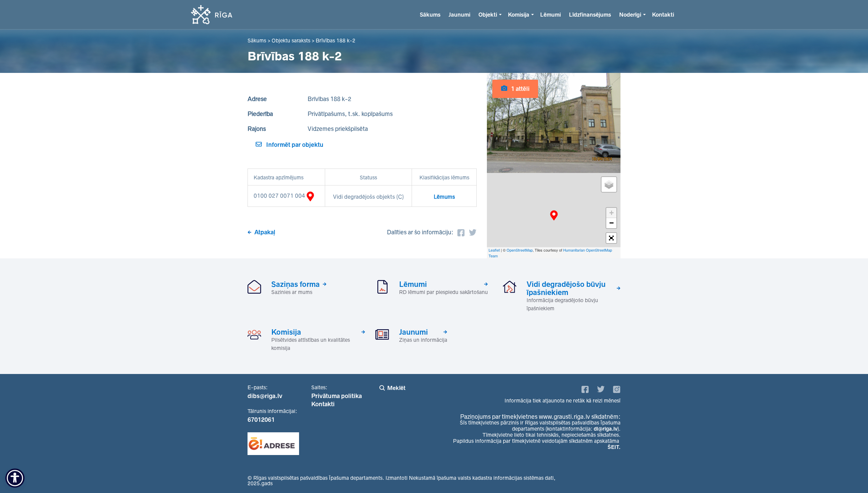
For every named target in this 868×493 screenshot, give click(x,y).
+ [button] (611, 213)
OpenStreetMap (520, 250)
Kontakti (663, 15)
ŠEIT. (614, 447)
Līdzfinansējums (590, 15)
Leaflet (494, 250)
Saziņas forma (295, 284)
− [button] (611, 223)
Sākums (430, 15)
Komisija (518, 15)
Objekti (487, 15)
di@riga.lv (605, 429)
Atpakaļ (264, 232)
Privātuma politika (336, 396)
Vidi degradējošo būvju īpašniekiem (566, 288)
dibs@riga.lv (265, 396)
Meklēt (396, 388)
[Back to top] (849, 474)
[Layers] (608, 184)
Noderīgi (630, 15)
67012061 (261, 419)
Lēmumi (550, 15)
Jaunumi (459, 15)
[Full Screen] (611, 238)
